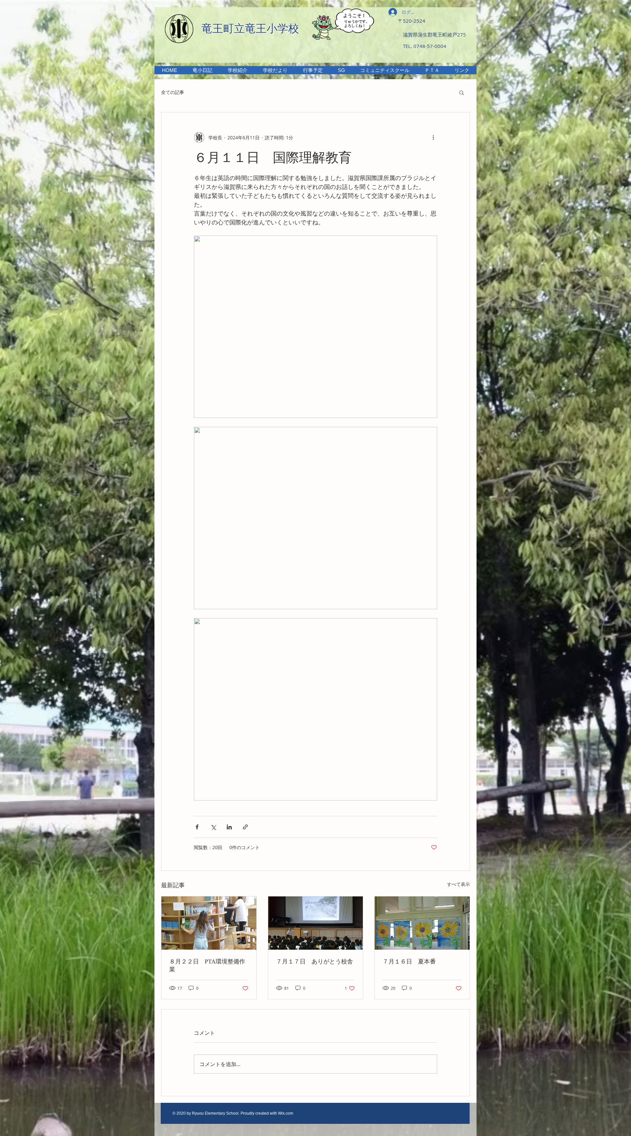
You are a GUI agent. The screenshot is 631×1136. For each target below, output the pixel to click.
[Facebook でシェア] (197, 827)
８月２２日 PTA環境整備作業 (207, 965)
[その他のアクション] (433, 137)
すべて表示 (458, 884)
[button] (237, 70)
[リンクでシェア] (245, 827)
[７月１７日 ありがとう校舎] (315, 923)
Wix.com (285, 1113)
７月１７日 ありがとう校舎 (314, 961)
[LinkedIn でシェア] (229, 827)
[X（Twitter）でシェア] (213, 827)
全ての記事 (172, 92)
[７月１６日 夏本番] (422, 923)
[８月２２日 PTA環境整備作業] (208, 923)
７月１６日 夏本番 (409, 961)
